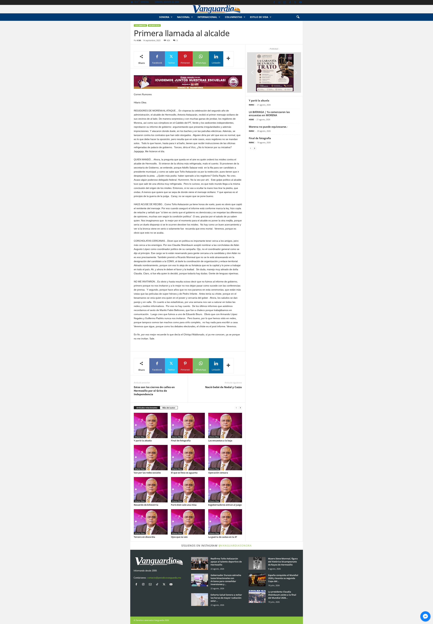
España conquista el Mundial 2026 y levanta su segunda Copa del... (283, 578)
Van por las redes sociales (147, 472)
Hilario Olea (154, 25)
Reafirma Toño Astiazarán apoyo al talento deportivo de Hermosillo (226, 561)
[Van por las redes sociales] (151, 457)
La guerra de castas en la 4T (222, 536)
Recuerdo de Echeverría (146, 504)
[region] (188, 82)
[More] (228, 58)
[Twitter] (295, 2)
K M (139, 40)
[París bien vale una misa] (188, 489)
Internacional (207, 17)
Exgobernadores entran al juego (225, 504)
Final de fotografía (181, 440)
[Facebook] (274, 2)
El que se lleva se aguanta (184, 472)
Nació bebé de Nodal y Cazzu (223, 387)
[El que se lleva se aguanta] (188, 457)
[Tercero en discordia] (151, 522)
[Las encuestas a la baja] (225, 425)
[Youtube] (300, 2)
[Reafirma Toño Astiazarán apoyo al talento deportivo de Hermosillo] (199, 563)
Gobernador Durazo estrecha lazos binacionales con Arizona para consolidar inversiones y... (226, 580)
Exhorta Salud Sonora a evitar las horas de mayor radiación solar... (226, 597)
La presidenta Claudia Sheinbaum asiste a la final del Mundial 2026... (282, 594)
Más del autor (168, 407)
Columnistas (140, 25)
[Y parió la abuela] (151, 425)
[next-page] (240, 408)
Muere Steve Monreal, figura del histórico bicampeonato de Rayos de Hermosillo (283, 561)
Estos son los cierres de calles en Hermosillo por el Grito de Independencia (154, 390)
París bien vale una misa (184, 504)
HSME (251, 119)
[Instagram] (279, 2)
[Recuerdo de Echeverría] (151, 489)
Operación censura (218, 472)
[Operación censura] (225, 457)
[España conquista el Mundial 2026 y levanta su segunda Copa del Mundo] (257, 580)
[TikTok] (290, 2)
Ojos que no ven (179, 536)
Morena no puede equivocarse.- (268, 126)
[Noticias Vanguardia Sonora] (216, 9)
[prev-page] (236, 408)
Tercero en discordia (144, 536)
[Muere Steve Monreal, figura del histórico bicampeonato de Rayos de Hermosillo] (257, 563)
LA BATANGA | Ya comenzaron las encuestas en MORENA (269, 113)
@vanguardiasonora (235, 545)
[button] (298, 17)
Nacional (183, 17)
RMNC (251, 104)
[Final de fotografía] (188, 425)
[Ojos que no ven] (188, 522)
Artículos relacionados (146, 407)
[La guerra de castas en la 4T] (225, 522)
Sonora (164, 17)
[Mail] (285, 2)
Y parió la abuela (143, 440)
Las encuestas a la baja (220, 440)
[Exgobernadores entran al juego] (225, 489)
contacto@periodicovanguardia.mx (164, 577)
